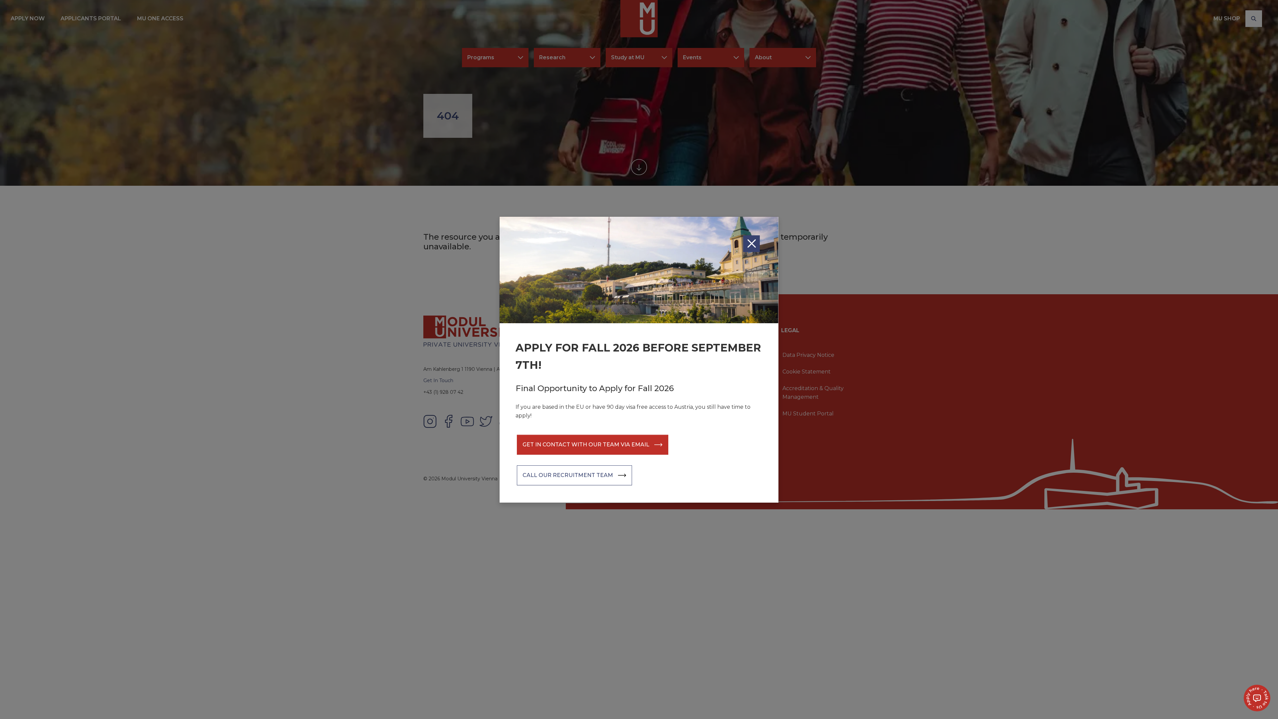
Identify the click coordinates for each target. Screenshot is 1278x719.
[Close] (751, 243)
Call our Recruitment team (568, 475)
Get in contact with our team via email (586, 444)
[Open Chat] (1257, 698)
